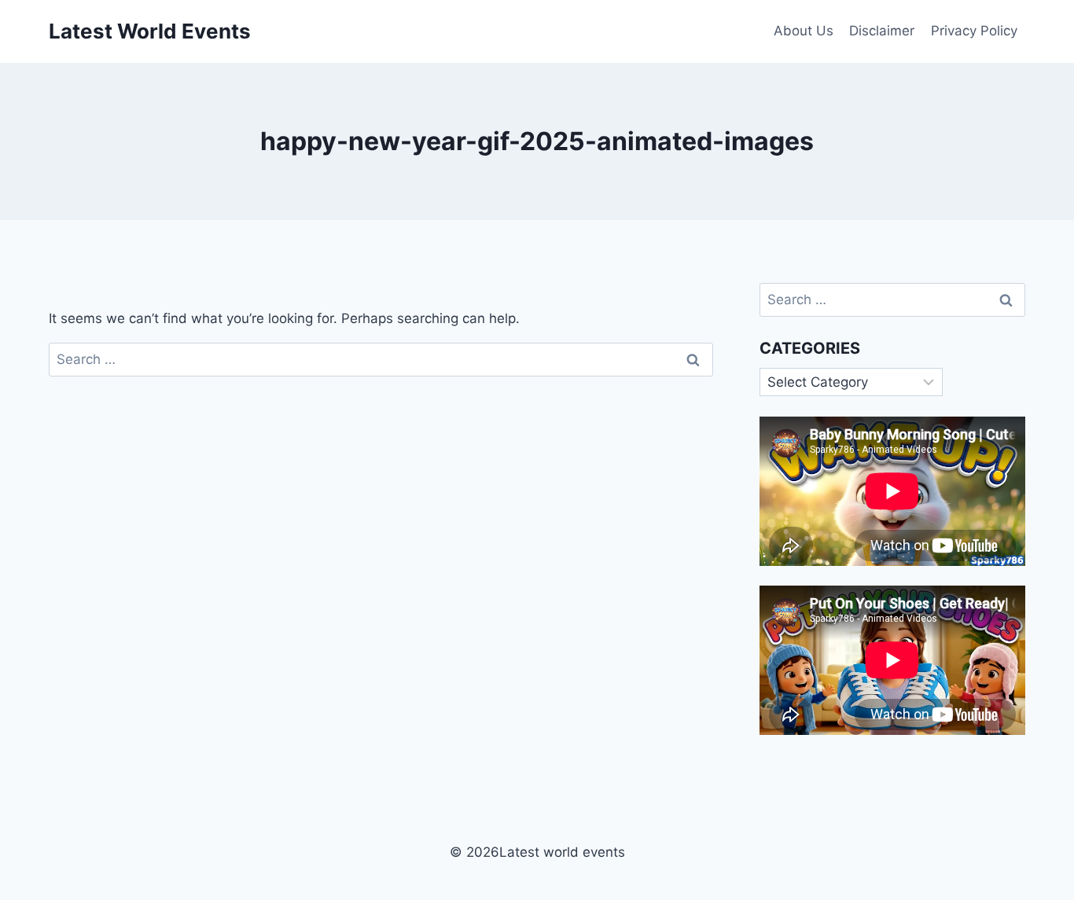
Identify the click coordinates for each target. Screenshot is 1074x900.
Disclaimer (881, 31)
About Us (803, 31)
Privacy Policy (974, 31)
